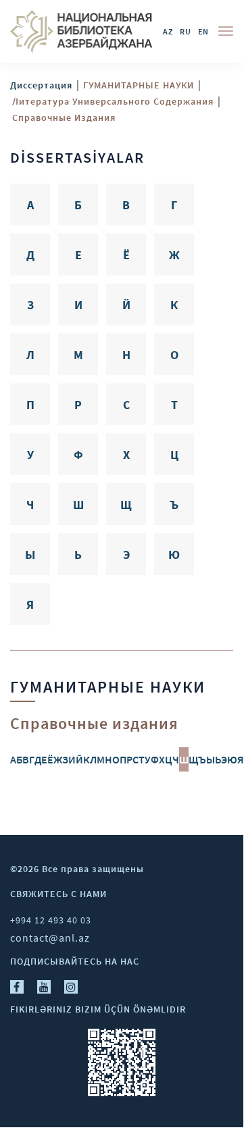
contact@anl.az (50, 937)
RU (185, 31)
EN (203, 31)
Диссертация (41, 85)
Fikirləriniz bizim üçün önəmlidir (98, 1009)
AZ (168, 31)
